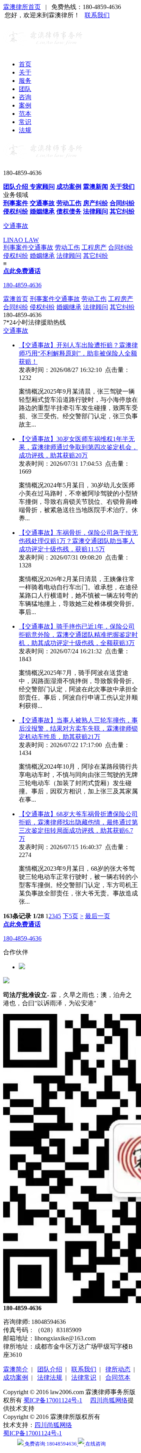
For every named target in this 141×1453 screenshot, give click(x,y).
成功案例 (15, 1377)
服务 (25, 80)
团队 (25, 89)
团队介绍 (49, 1369)
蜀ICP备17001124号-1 (53, 1400)
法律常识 (83, 1377)
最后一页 (97, 916)
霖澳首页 (15, 298)
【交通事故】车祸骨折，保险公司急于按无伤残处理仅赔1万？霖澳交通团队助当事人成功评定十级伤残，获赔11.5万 (78, 540)
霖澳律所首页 (22, 7)
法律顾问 (68, 255)
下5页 (70, 916)
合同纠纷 (120, 247)
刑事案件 (15, 247)
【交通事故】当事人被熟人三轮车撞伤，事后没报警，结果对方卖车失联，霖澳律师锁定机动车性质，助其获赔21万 (78, 728)
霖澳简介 (15, 1369)
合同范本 (117, 1377)
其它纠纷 (95, 255)
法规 (25, 130)
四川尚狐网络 (109, 1400)
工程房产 (94, 247)
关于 (25, 72)
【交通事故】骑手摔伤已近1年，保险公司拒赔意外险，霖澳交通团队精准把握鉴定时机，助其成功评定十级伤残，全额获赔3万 (78, 634)
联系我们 (97, 15)
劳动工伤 (67, 247)
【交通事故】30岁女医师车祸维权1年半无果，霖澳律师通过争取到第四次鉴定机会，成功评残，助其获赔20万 (78, 447)
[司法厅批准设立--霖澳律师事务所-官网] (42, 44)
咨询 (25, 97)
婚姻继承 (42, 255)
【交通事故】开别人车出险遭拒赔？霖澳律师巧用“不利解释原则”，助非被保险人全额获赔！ (78, 353)
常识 (25, 122)
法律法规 (49, 1377)
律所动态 (117, 1369)
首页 (25, 64)
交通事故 (40, 247)
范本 (25, 113)
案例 (25, 105)
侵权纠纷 (15, 255)
